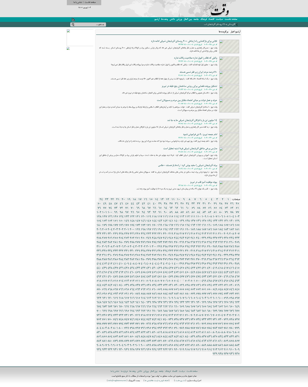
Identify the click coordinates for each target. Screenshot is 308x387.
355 (137, 255)
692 (143, 311)
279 (126, 242)
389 (237, 263)
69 (138, 208)
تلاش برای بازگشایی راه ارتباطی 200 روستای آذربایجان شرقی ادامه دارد (184, 41)
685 (182, 311)
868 (176, 341)
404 (154, 263)
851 (126, 336)
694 (132, 311)
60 (187, 208)
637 (160, 302)
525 (204, 285)
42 (143, 203)
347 (182, 255)
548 (220, 289)
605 (193, 298)
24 (101, 199)
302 (143, 246)
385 (115, 259)
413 (104, 263)
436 (121, 268)
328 (143, 251)
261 (226, 242)
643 (126, 302)
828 (110, 332)
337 (237, 255)
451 (182, 272)
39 (160, 203)
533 (160, 285)
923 (160, 349)
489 (115, 276)
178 (110, 225)
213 (204, 233)
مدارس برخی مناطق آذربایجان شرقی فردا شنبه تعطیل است (190, 148)
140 (176, 221)
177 (115, 225)
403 (160, 263)
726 (99, 315)
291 (204, 246)
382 (132, 259)
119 (149, 216)
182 (231, 229)
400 (176, 263)
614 (143, 298)
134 (209, 221)
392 (220, 263)
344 (198, 255)
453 (171, 272)
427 (171, 268)
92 (154, 212)
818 (165, 332)
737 (182, 319)
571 (237, 293)
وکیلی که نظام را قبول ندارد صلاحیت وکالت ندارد (195, 58)
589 (137, 293)
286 (231, 246)
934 (99, 349)
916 (198, 349)
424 (187, 268)
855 (104, 336)
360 (110, 255)
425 (182, 268)
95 (138, 212)
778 (99, 323)
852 (121, 336)
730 (220, 319)
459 (137, 272)
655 (204, 306)
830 (99, 332)
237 (215, 238)
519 (237, 285)
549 (215, 289)
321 (182, 251)
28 (220, 203)
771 (137, 323)
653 (215, 306)
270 (176, 242)
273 (160, 242)
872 (154, 341)
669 (126, 306)
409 (126, 263)
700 (99, 311)
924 (154, 349)
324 (165, 251)
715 (160, 315)
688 (165, 311)
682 (198, 311)
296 (176, 246)
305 (126, 246)
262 (220, 242)
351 (160, 255)
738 (176, 319)
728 (231, 319)
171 (149, 225)
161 (204, 225)
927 (137, 349)
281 (115, 242)
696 (121, 311)
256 (110, 238)
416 (231, 268)
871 (160, 341)
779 (237, 328)
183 (226, 229)
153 (104, 221)
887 (215, 345)
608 (176, 298)
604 (198, 298)
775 (115, 323)
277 (137, 242)
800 (121, 328)
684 (187, 311)
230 (110, 233)
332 (121, 251)
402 (165, 263)
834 (220, 336)
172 (143, 225)
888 (209, 345)
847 (149, 336)
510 (143, 281)
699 (104, 311)
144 (154, 221)
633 (182, 302)
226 (132, 233)
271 (171, 242)
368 (209, 259)
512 (132, 281)
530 (176, 285)
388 (99, 259)
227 (126, 233)
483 (149, 276)
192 (176, 229)
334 (110, 251)
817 (171, 332)
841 (182, 336)
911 (226, 349)
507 (160, 281)
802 (110, 328)
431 (149, 268)
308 (110, 246)
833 (226, 336)
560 (154, 289)
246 (165, 238)
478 (176, 276)
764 (176, 323)
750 (110, 319)
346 (187, 255)
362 (99, 255)
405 (149, 263)
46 (121, 203)
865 (193, 341)
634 (176, 302)
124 (121, 216)
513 (126, 281)
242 (187, 238)
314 (220, 251)
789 (182, 328)
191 (182, 229)
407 (137, 263)
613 (149, 298)
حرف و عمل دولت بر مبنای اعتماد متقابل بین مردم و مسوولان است (187, 100)
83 (204, 212)
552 (198, 289)
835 (215, 336)
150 (121, 221)
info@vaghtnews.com (117, 381)
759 (204, 323)
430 (154, 268)
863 (204, 341)
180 (99, 225)
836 (209, 336)
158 (220, 225)
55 (215, 208)
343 (204, 255)
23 (106, 199)
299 (160, 246)
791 (171, 328)
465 (104, 272)
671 (115, 306)
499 (204, 281)
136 (198, 221)
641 (137, 302)
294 (187, 246)
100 (110, 212)
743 (149, 319)
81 (215, 212)
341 (215, 255)
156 (231, 225)
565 (126, 289)
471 (215, 276)
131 (226, 221)
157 (226, 225)
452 (176, 272)
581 (182, 293)
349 (171, 255)
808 (220, 332)
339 (226, 255)
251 (137, 238)
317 (204, 251)
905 (115, 345)
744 (143, 319)
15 (151, 199)
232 (99, 233)
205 (104, 229)
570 (99, 289)
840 (187, 336)
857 (237, 341)
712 (176, 315)
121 (137, 216)
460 (132, 272)
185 (215, 229)
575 (215, 293)
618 (121, 298)
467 (237, 276)
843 (171, 336)
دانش (172, 19)
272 (165, 242)
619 (115, 298)
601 (215, 298)
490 (110, 276)
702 (231, 315)
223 (149, 233)
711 (182, 315)
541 (115, 285)
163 (193, 225)
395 (204, 263)
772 (132, 323)
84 (198, 212)
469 (226, 276)
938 (220, 354)
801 (115, 328)
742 (154, 319)
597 (237, 298)
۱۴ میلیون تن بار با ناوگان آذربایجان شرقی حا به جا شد (192, 120)
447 (204, 272)
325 (160, 251)
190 (187, 229)
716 (154, 315)
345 (193, 255)
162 (198, 225)
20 (123, 199)
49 (104, 203)
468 (231, 276)
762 (187, 323)
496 (220, 281)
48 (110, 203)
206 (99, 229)
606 (187, 298)
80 (220, 212)
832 (231, 336)
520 (231, 285)
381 (137, 259)
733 (204, 319)
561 (149, 289)
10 (178, 199)
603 (204, 298)
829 (104, 332)
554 (187, 289)
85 (193, 212)
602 (209, 298)
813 (193, 332)
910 (231, 349)
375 (171, 259)
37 (171, 203)
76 (99, 208)
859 (226, 341)
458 (143, 272)
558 (165, 289)
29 (215, 203)
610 (165, 298)
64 (165, 208)
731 (215, 319)
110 (198, 216)
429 (160, 268)
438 (110, 268)
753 (237, 323)
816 (176, 332)
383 (126, 259)
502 (187, 281)
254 (121, 238)
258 (99, 238)
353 (149, 255)
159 (215, 225)
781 (226, 328)
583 (171, 293)
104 (231, 216)
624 (231, 302)
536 (143, 285)
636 (165, 302)
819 (160, 332)
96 (132, 212)
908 (99, 345)
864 (198, 341)
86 (187, 212)
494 (231, 281)
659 (182, 306)
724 (110, 315)
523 (215, 285)
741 (160, 319)
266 (198, 242)
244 (176, 238)
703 (226, 315)
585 (160, 293)
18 (134, 199)
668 (132, 306)
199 (137, 229)
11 (173, 199)
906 (110, 345)
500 (198, 281)
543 (104, 285)
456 (154, 272)
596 (99, 293)
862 (209, 341)
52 (231, 208)
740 (165, 319)
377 (160, 259)
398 (187, 263)
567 (115, 289)
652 (220, 306)
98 (121, 212)
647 (104, 302)
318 (198, 251)
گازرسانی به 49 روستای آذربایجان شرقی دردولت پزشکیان (211, 24)
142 (165, 221)
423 (193, 268)
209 (226, 233)
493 (237, 281)
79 (226, 212)
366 (220, 259)
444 (220, 272)
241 (193, 238)
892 (187, 345)
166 (176, 225)
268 (187, 242)
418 (220, 268)
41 (149, 203)
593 (115, 293)
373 (182, 259)
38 (165, 203)
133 (215, 221)
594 (110, 293)
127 (104, 216)
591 (126, 293)
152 (110, 221)
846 (154, 336)
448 (198, 272)
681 (204, 311)
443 (226, 272)
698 (110, 311)
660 (176, 306)
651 (226, 306)
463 (115, 272)
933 (104, 349)
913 (215, 349)
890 (198, 345)
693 (137, 311)
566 (121, 289)
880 (110, 341)
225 (137, 233)
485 (137, 276)
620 (110, 298)
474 (198, 276)
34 (187, 203)
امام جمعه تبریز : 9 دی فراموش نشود (200, 134)
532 (165, 285)
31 (204, 203)
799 (126, 328)
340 (220, 255)
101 (104, 212)
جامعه (196, 19)
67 (149, 208)
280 (121, 242)
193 (171, 229)
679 (215, 311)
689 (160, 311)
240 (198, 238)
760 (198, 323)
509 (149, 281)
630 (198, 302)
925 (149, 349)
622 (99, 298)
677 (226, 311)
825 (126, 332)
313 (226, 251)
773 (126, 323)
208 (231, 233)
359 (115, 255)
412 (110, 263)
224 (143, 233)
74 (110, 208)
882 (99, 341)
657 (193, 306)
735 (193, 319)
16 (145, 199)
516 (110, 281)
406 (143, 263)
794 (154, 328)
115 (171, 216)
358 (121, 255)
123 (126, 216)
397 (193, 263)
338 (231, 255)
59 (193, 208)
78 (231, 212)
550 (209, 289)
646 (110, 302)
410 (121, 263)
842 (176, 336)
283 (104, 242)
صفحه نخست (90, 2)
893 (182, 345)
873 (149, 341)
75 (104, 208)
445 (215, 272)
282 (110, 242)
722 (121, 315)
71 (127, 208)
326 (154, 251)
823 (137, 332)
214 (198, 233)
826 (121, 332)
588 (143, 293)
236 (220, 238)
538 (132, 285)
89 (171, 212)
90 (165, 212)
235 (226, 238)
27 (226, 203)
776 (110, 323)
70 (132, 208)
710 (187, 315)
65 (160, 208)
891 (193, 345)
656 (198, 306)
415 (237, 268)
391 (226, 263)
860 (220, 341)
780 (231, 328)
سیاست (219, 19)
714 (165, 315)
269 (182, 242)
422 (198, 268)
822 (143, 332)
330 (132, 251)
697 (115, 311)
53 (226, 208)
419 (215, 268)
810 (209, 332)
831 (237, 336)
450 (187, 272)
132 (220, 221)
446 (209, 272)
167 (171, 225)
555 (182, 289)
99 (115, 212)
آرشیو (156, 19)
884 (231, 345)
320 (187, 251)
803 (104, 328)
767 (160, 323)
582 (176, 293)
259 (237, 242)
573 (226, 293)
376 (165, 259)
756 (220, 323)
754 (231, 323)
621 (104, 298)
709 (193, 315)
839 (193, 336)
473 (204, 276)
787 (193, 328)
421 (204, 268)
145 (149, 221)
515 (115, 281)
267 (193, 242)
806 (231, 332)
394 (209, 263)
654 (209, 306)
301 (149, 246)
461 (126, 272)
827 (115, 332)
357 (126, 255)
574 (220, 293)
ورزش (179, 19)
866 (187, 341)
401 (171, 263)
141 (171, 221)
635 (171, 302)
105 (226, 216)
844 (165, 336)
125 (115, 216)
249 (149, 238)
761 (193, 323)
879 (115, 341)
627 (215, 302)
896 (165, 345)
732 (209, 319)
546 (231, 289)
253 (126, 238)
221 (160, 233)
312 (231, 251)
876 (132, 341)
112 (187, 216)
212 (209, 233)
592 (121, 293)
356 (132, 255)
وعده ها (164, 19)
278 (132, 242)
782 (220, 328)
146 (143, 221)
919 (182, 349)
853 (115, 336)
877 (126, 341)
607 (182, 298)
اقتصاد (211, 19)
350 (165, 255)
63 (171, 208)
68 (143, 208)
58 (198, 208)
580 (187, 293)
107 (215, 216)
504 (176, 281)
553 (193, 289)
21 (117, 199)
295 (182, 246)
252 (132, 238)
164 (187, 225)
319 (193, 251)
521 (226, 285)
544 (99, 285)
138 (187, 221)
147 (137, 221)
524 (209, 285)
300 (154, 246)
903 (126, 345)
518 (99, 281)
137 (193, 221)
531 (171, 285)
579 (193, 293)
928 (132, 349)
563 (137, 289)
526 (198, 285)
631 (193, 302)
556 (176, 289)
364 (231, 259)
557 (171, 289)
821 (149, 332)
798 (132, 328)
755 (226, 323)
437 (115, 268)
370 (198, 259)
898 (154, 345)
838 (198, 336)
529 (182, 285)
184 (220, 229)
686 (176, 311)
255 (115, 238)
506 (165, 281)
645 (115, 302)
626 (220, 302)
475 (193, 276)
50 (99, 203)
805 (237, 332)
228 (121, 233)
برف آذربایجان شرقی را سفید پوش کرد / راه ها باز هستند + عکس (187, 165)
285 (237, 246)
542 (110, 285)
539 (126, 285)
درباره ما (124, 371)
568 (110, 289)
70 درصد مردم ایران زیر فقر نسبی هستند (198, 72)
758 (209, 323)
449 (193, 272)
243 (182, 238)
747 (126, 319)
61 (182, 208)
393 (215, 263)
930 (121, 349)
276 (143, 242)
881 (104, 341)
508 (154, 281)
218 (176, 233)
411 (115, 263)
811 (204, 332)
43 (138, 203)
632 (187, 302)
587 (149, 293)
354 (143, 255)
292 (198, 246)
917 (193, 349)
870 (165, 341)
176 (121, 225)
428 (165, 268)
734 (198, 319)
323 (171, 251)
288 (220, 246)
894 (176, 345)
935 (237, 354)
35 (182, 203)
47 (115, 203)
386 (110, 259)
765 (171, 323)
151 (115, 221)
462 (121, 272)
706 (209, 315)
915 (204, 349)
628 (209, 302)
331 (126, 251)
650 (231, 306)
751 (104, 319)
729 (226, 319)
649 (237, 306)
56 (209, 208)
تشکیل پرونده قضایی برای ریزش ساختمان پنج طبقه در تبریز (189, 86)
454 (165, 272)
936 (231, 354)
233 (237, 238)
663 (160, 306)
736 (187, 319)
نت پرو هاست (180, 381)
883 (237, 345)
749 (115, 319)
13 (162, 199)
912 (220, 349)
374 (176, 259)
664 (154, 306)
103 (237, 216)
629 (204, 302)
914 (209, 349)
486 (132, 276)
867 (182, 341)
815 (182, 332)
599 (226, 298)
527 (193, 285)
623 (237, 302)
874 (143, 341)
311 (237, 251)
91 (160, 212)
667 (137, 306)
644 (121, 302)
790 (176, 328)
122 (132, 216)
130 (231, 221)
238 (209, 238)
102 (99, 212)
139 (182, 221)
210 (220, 233)
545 (237, 289)
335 (104, 251)
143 (160, 221)
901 (137, 345)
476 (187, 276)
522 (220, 285)
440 (99, 268)
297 (171, 246)
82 (209, 212)
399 (182, 263)
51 (237, 208)
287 (226, 246)
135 (204, 221)
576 (209, 293)
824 (132, 332)
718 (143, 315)
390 (231, 263)
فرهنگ (203, 19)
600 (220, 298)
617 (126, 298)
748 (121, 319)
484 (143, 276)
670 (121, 306)
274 (154, 242)
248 (154, 238)
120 (143, 216)
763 (182, 323)
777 (104, 323)
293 (193, 246)
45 (127, 203)
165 (182, 225)
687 (171, 311)
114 (176, 216)
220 (165, 233)
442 (231, 272)
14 (156, 199)
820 (154, 332)
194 (165, 229)
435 (126, 268)
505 (171, 281)
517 (104, 281)
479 (171, 276)
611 (160, 298)
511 (137, 281)
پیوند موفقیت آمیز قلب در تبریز (203, 182)
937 (226, 354)
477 (182, 276)
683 (193, 311)
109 (204, 216)
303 (137, 246)
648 (99, 302)
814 (187, 332)
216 (187, 233)
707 (204, 315)
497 (215, 281)
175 (126, 225)
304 (132, 246)
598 (231, 298)
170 (154, 225)
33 (193, 203)
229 (115, 233)
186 (209, 229)
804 (99, 328)
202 (121, 229)
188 (198, 229)
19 (128, 199)
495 (226, 281)
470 (220, 276)
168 (165, 225)
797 (137, 328)
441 (237, 272)
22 (112, 199)
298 (165, 246)
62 (176, 208)
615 (137, 298)
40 (154, 203)
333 (115, 251)
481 (160, 276)
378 (154, 259)
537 (137, 285)
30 (209, 203)
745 (137, 319)
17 (140, 199)
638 (154, 302)
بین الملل (188, 19)
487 (126, 276)
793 (160, 328)
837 (204, 336)
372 (187, 259)
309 (104, 246)
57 (204, 208)
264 (209, 242)
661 (171, 306)
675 (237, 311)
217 (182, 233)
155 (237, 225)
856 (99, 336)
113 (182, 216)
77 (237, 212)
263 (215, 242)
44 (132, 203)
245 (171, 238)
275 (149, 242)
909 (237, 349)
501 (193, 281)
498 (209, 281)
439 (104, 268)
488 (121, 276)
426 (176, 268)
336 (99, 251)
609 (171, 298)
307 (115, 246)
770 (143, 323)
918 (187, 349)
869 (171, 341)
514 (121, 281)
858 (231, 341)
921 (171, 349)
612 (154, 298)
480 (165, 276)
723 (115, 315)
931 (115, 349)
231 (104, 233)
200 (132, 229)
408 (132, 263)
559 (160, 289)
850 (132, 336)
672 (110, 306)
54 (220, 208)
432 (143, 268)
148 (132, 221)
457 (149, 272)
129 (237, 221)
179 (104, 225)
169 (160, 225)
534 (154, 285)
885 (226, 345)
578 (198, 293)
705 (215, 315)
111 (193, 216)
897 (160, 345)
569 (104, 289)
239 (204, 238)
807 (226, 332)
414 (99, 263)
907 (104, 345)
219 (171, 233)
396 (198, 263)
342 (209, 255)
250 (143, 238)
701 (237, 315)
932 (110, 349)
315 (215, 251)
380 (143, 259)
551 (204, 289)
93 (149, 212)
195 (160, 229)
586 (154, 293)
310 (99, 246)
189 (193, 229)
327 (149, 251)
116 (165, 216)
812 (198, 332)
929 (126, 349)
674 (99, 306)
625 (226, 302)
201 (126, 229)
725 (104, 315)
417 (226, 268)
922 (165, 349)
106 (220, 216)
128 (99, 216)
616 (132, 298)
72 (121, 208)
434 (132, 268)
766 (165, 323)
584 (165, 293)
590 (132, 293)
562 (143, 289)
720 (132, 315)
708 (198, 315)
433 (137, 268)
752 (99, 319)
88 (176, 212)
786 (198, 328)
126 (110, 216)
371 (193, 259)
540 (121, 285)
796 (143, 328)
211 (215, 233)
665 (149, 306)
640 (143, 302)
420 (209, 268)
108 (209, 216)
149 (126, 221)
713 (171, 315)
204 (110, 229)
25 (237, 203)
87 (182, 212)
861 (215, 341)
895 (171, 345)
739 (171, 319)
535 (149, 285)
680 (209, 311)
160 (209, 225)
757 (215, 323)
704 (220, 315)
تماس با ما (77, 2)
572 (231, 293)
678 (220, 311)
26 (231, 203)
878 (121, 341)
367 (215, 259)
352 (154, 255)
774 (121, 323)
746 (132, 319)
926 (143, 349)
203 (115, 229)
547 (226, 289)
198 (143, 229)
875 (137, 341)
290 (209, 246)
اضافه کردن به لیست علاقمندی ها (156, 381)
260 (231, 242)
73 (115, 208)
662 (165, 306)
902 (132, 345)
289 (215, 246)
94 (143, 212)
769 (149, 323)
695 (126, 311)
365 (226, 259)
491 (104, 276)
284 (99, 242)
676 (231, 311)
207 (237, 233)
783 (215, 328)
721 (126, 315)
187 (204, 229)
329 (137, 251)
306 (121, 246)
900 (143, 345)
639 (149, 302)
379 (149, 259)
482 (154, 276)
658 (187, 306)
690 (154, 311)
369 (204, 259)
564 (132, 289)
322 (176, 251)
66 (154, 208)
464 (110, 272)
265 (204, 242)
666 (143, 306)
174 (132, 225)
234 (231, 238)
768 (154, 323)
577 (204, 293)
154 (99, 221)
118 (154, 216)
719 (137, 315)
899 (149, 345)
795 (149, 328)
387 (104, 259)
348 (176, 255)
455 (160, 272)
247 (160, 238)
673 (104, 306)
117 (160, 216)
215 (193, 233)
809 (215, 332)
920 (176, 349)
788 (187, 328)
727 (237, 319)
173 (137, 225)
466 (99, 272)
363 (237, 259)
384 (121, 259)
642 (132, 302)
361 (104, 255)
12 (167, 199)
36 (176, 203)
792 (165, 328)
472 (209, 276)
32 (198, 203)
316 (209, 251)
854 (110, 336)
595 (104, 293)
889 (204, 345)
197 (149, 229)
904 (121, 345)
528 (187, 285)
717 (149, 315)
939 (215, 354)
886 (220, 345)
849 (137, 336)
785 (204, 328)
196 (154, 229)
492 (99, 276)
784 (209, 328)
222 (154, 233)
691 (149, 311)
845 (160, 336)
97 (127, 212)
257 (104, 238)
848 (143, 336)
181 (237, 229)
